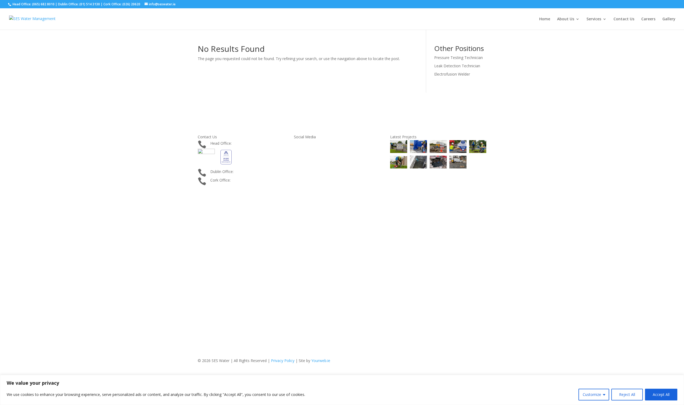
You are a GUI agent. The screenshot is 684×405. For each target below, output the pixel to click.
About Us (565, 19)
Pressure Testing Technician (458, 57)
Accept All (661, 394)
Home (544, 19)
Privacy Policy (282, 360)
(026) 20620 (242, 180)
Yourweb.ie (320, 360)
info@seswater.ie (225, 188)
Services (593, 19)
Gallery (668, 19)
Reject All (627, 394)
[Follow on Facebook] (202, 198)
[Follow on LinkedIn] (212, 198)
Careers (648, 19)
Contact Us (623, 19)
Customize (592, 394)
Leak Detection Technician (457, 65)
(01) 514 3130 (246, 171)
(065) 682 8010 (246, 143)
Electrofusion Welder (452, 74)
